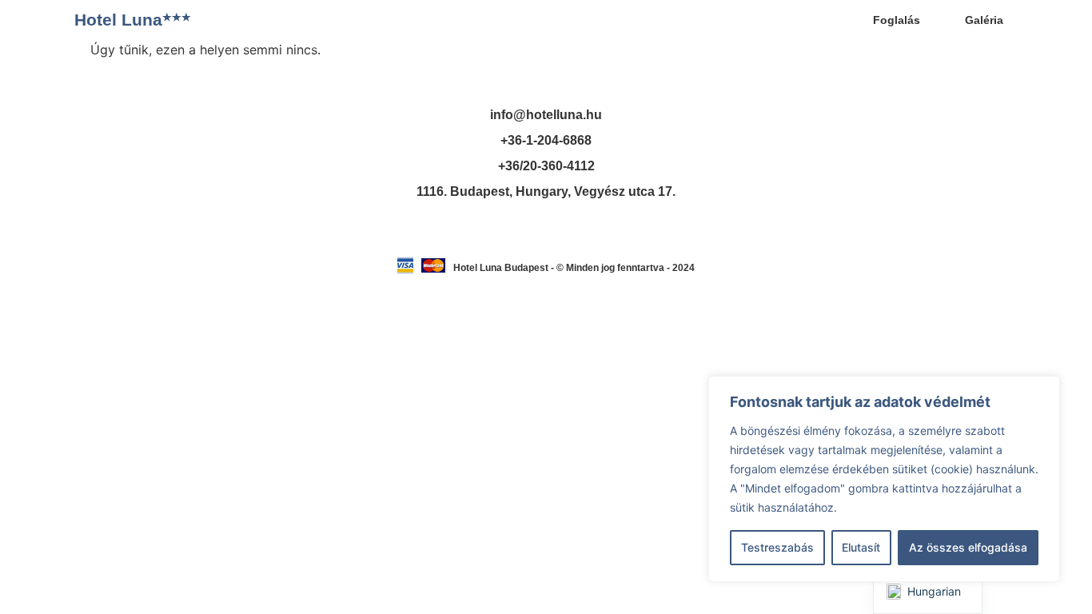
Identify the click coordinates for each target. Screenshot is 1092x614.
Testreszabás (777, 547)
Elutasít (861, 547)
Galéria (984, 20)
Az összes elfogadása (968, 547)
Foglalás (896, 20)
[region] (884, 479)
